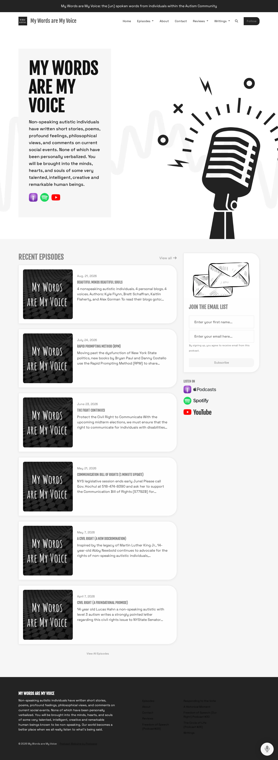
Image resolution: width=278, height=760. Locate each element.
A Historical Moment (197, 707)
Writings (220, 21)
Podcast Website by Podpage (78, 743)
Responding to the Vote (200, 701)
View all (166, 258)
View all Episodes (98, 653)
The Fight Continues (91, 410)
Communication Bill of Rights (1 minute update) (110, 474)
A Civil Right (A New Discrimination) (101, 538)
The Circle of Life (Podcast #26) (195, 725)
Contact (181, 21)
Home (127, 21)
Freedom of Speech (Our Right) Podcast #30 (200, 715)
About (164, 21)
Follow (251, 21)
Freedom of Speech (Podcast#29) (155, 726)
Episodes (144, 21)
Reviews (199, 21)
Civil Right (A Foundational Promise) (102, 602)
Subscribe (221, 362)
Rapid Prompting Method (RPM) (99, 346)
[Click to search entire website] (236, 21)
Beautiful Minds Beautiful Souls (99, 282)
